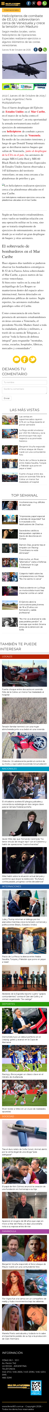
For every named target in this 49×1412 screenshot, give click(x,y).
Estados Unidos (15, 111)
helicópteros (14, 131)
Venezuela (34, 135)
